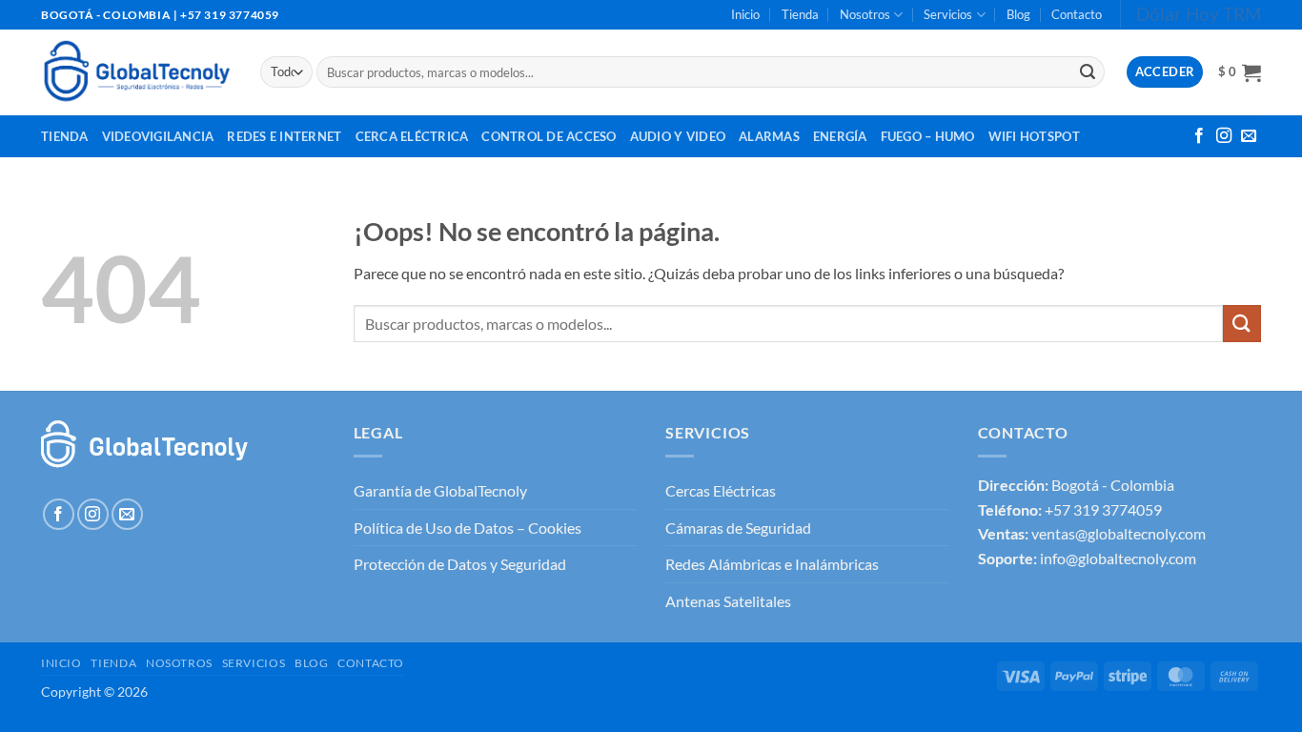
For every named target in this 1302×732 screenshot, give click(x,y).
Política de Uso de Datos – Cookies (467, 527)
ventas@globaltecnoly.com (1118, 533)
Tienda (800, 14)
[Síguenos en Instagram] (1223, 136)
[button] (1239, 72)
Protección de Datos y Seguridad (460, 564)
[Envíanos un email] (1248, 136)
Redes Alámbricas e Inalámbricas (772, 564)
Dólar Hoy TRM (1198, 14)
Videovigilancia (158, 136)
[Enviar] (1087, 72)
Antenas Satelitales (728, 601)
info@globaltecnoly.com (1118, 558)
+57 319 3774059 (1103, 509)
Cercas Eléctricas (720, 490)
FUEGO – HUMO (928, 136)
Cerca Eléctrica (412, 136)
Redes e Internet (284, 136)
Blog (1018, 14)
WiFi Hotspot (1034, 136)
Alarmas (769, 136)
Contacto (1076, 14)
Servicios (948, 14)
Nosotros (865, 14)
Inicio (745, 14)
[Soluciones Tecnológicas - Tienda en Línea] (136, 72)
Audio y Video (677, 136)
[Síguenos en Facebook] (1199, 136)
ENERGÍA (840, 136)
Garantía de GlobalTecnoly (440, 490)
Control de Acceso (548, 136)
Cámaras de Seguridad (738, 527)
